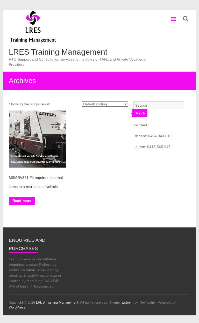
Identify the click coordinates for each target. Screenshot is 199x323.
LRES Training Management (58, 52)
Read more (21, 201)
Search (140, 113)
